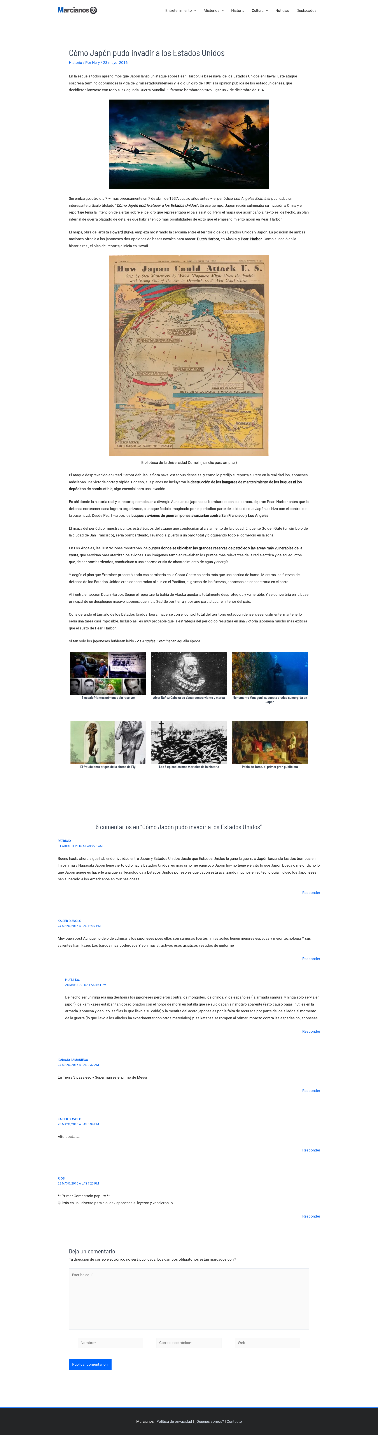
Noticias (282, 10)
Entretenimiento (178, 10)
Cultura (258, 10)
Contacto (234, 1421)
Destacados (307, 10)
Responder (311, 892)
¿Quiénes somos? (209, 1421)
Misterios (211, 10)
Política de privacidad (174, 1421)
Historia (237, 10)
